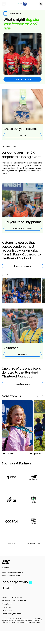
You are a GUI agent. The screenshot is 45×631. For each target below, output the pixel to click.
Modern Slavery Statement (12, 614)
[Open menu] (4, 4)
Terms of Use (6, 610)
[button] (3, 274)
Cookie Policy (6, 607)
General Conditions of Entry (12, 597)
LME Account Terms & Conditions (14, 601)
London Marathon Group (11, 575)
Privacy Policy (7, 604)
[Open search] (41, 4)
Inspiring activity (15, 582)
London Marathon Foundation (12, 572)
